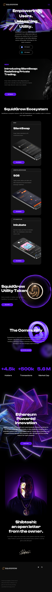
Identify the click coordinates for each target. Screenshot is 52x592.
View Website (18, 162)
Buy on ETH (7, 304)
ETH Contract (27, 52)
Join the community (27, 350)
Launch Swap (26, 443)
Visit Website (10, 94)
